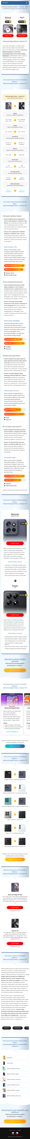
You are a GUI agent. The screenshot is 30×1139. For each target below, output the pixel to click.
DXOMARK (8, 346)
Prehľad (6, 1028)
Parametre (18, 1028)
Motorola (21, 6)
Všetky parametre (8, 190)
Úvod (10, 1130)
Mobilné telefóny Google (13, 1090)
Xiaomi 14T (8, 348)
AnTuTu (7, 417)
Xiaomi (26, 6)
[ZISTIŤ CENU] (15, 891)
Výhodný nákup (15, 670)
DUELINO (5, 3)
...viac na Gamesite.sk (12, 731)
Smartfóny (9, 1057)
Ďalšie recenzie (15, 746)
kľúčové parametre (8, 51)
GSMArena (8, 483)
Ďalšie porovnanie (15, 859)
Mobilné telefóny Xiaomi (13, 1085)
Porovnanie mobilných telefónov (10, 6)
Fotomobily (10, 1063)
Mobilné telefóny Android (13, 1068)
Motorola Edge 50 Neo (11, 275)
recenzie (9, 59)
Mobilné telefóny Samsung (14, 1079)
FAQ (14, 1130)
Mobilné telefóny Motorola (14, 1095)
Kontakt (19, 1130)
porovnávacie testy (8, 53)
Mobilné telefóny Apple (13, 1074)
